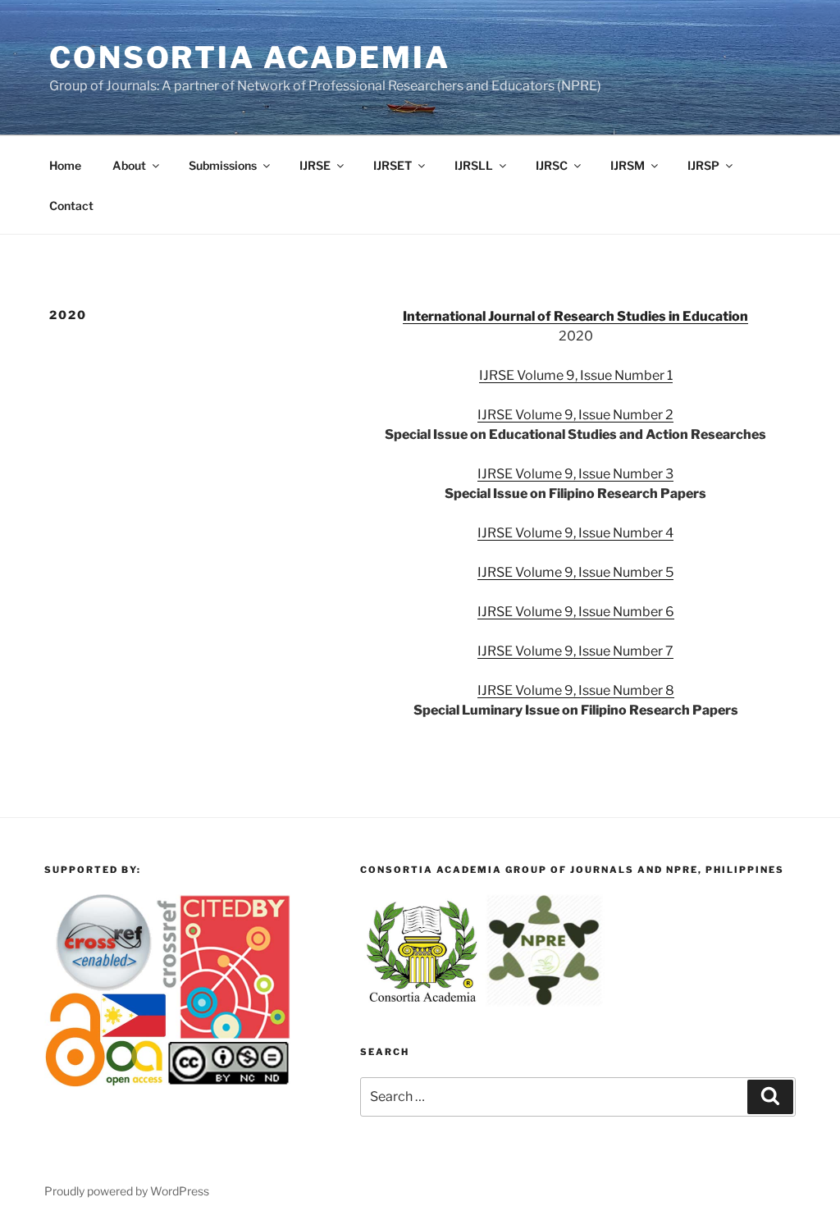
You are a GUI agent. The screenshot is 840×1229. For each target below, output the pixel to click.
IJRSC (552, 165)
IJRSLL (473, 165)
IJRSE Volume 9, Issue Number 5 (575, 572)
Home (65, 165)
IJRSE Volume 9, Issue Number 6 (575, 611)
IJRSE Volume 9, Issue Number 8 (575, 690)
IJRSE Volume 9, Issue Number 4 (575, 533)
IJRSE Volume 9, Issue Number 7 (575, 651)
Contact (71, 205)
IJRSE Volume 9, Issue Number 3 (575, 474)
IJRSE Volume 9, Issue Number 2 (575, 415)
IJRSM (627, 165)
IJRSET (392, 165)
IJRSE (315, 165)
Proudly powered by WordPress (126, 1191)
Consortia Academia (249, 57)
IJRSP (703, 165)
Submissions (223, 165)
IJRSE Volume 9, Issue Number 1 (576, 375)
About (129, 165)
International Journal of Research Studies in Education (575, 316)
